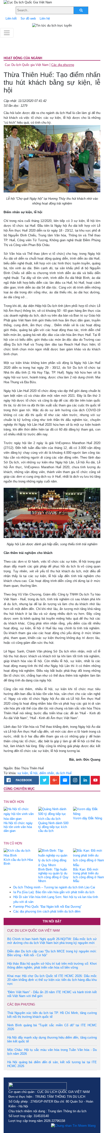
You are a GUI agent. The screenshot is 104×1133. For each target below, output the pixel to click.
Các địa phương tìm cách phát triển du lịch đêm (47, 911)
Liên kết (11, 18)
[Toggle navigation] (7, 33)
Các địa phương (62, 65)
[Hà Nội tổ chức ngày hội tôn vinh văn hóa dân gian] (19, 813)
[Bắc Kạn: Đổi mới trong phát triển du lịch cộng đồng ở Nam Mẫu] (88, 858)
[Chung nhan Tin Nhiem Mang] (73, 1125)
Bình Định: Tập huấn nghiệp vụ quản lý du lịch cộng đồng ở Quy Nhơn (53, 875)
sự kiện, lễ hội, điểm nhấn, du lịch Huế (44, 773)
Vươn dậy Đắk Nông (87, 818)
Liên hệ (45, 18)
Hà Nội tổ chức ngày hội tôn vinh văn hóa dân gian (18, 827)
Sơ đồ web (28, 18)
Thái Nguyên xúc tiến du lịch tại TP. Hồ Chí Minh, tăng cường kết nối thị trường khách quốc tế (52, 1015)
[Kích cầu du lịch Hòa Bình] (19, 853)
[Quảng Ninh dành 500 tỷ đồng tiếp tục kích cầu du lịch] (53, 813)
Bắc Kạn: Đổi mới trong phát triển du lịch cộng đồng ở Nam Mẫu (88, 875)
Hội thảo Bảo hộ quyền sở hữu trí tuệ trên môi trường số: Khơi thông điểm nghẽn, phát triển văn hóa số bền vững (52, 965)
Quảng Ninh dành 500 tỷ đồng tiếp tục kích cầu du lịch (53, 827)
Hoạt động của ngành (23, 58)
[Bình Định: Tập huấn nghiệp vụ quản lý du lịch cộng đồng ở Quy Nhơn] (53, 858)
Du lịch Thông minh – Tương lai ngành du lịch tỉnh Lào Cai (54, 887)
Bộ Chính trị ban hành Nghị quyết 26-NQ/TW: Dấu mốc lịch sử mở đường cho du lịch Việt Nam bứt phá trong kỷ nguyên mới (52, 941)
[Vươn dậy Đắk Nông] (88, 811)
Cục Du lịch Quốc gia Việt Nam (27, 65)
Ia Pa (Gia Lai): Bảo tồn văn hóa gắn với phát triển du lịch (53, 892)
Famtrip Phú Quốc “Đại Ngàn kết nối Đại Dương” (47, 906)
